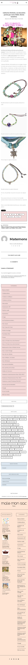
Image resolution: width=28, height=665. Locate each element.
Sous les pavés (14, 452)
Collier (13, 427)
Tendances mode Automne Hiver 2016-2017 (13, 374)
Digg (19, 216)
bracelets (23, 226)
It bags (4, 317)
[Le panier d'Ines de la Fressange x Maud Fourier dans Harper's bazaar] (5, 569)
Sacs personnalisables (7, 364)
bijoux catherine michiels (6, 226)
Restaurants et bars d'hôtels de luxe (11, 347)
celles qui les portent (12, 55)
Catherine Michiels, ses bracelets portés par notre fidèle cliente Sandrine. (14, 15)
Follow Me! (24, 496)
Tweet (14, 214)
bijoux (10, 419)
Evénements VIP (6, 306)
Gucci (8, 430)
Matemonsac (5, 225)
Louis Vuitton (10, 432)
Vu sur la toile (5, 391)
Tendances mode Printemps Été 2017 (11, 381)
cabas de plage (11, 422)
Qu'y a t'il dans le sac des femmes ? (11, 340)
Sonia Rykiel (5, 452)
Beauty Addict (5, 290)
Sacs (12, 449)
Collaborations (6, 293)
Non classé (5, 323)
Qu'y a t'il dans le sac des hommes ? (11, 344)
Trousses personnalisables (8, 384)
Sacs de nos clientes (7, 354)
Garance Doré (5, 481)
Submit (21, 214)
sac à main (18, 449)
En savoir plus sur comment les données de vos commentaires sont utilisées (13, 276)
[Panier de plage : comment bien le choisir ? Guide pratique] (5, 585)
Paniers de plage (6, 330)
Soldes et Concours (7, 371)
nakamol (16, 438)
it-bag (20, 430)
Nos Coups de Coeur (7, 327)
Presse (4, 337)
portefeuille (15, 446)
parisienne (22, 441)
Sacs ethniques (6, 361)
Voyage (4, 388)
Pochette (4, 443)
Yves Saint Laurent (6, 457)
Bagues (4, 419)
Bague (23, 416)
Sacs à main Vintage (7, 350)
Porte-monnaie (6, 446)
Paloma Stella (5, 441)
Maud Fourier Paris (7, 438)
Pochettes (21, 443)
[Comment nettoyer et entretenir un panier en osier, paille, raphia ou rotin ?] (5, 537)
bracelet (16, 419)
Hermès (15, 430)
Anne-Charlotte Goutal (8, 416)
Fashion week (5, 310)
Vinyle (10, 454)
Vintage (4, 454)
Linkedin (11, 216)
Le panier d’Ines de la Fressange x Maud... (6, 574)
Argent (18, 416)
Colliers (20, 427)
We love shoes (6, 394)
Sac (21, 446)
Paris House (15, 441)
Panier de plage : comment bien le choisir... (6, 590)
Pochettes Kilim (6, 334)
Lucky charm (20, 432)
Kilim (3, 432)
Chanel (16, 424)
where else (17, 454)
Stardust (23, 452)
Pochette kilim (12, 443)
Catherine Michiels (14, 227)
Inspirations (5, 313)
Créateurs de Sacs (6, 300)
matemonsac (15, 435)
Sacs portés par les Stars (8, 367)
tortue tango (18, 228)
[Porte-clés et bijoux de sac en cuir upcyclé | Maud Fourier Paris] (5, 520)
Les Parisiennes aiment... (5, 530)
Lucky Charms (12, 228)
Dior (3, 430)
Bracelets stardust (5, 227)
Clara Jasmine (5, 427)
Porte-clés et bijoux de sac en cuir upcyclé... (6, 525)
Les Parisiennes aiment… (8, 320)
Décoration (5, 303)
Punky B (4, 468)
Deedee (4, 484)
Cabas (3, 422)
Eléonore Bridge (6, 478)
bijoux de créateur (17, 226)
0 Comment (20, 18)
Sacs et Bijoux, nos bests (8, 357)
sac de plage (5, 449)
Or (22, 438)
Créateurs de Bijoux (7, 296)
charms (7, 228)
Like (7, 214)
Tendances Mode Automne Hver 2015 (11, 377)
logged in (9, 273)
